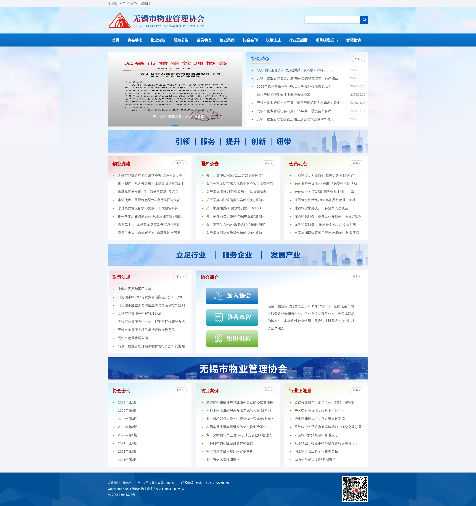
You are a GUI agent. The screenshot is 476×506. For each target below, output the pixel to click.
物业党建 (158, 40)
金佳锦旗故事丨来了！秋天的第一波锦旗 (325, 402)
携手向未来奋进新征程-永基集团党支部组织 (150, 216)
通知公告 (181, 40)
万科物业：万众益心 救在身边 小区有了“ (324, 175)
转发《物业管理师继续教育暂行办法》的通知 (151, 346)
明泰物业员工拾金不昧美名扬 (316, 451)
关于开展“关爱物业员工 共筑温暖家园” (234, 175)
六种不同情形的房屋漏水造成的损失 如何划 (238, 410)
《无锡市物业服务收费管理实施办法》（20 (150, 297)
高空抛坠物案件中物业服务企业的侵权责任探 (239, 402)
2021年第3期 (127, 451)
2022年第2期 (127, 427)
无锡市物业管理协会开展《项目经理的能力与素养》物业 (298, 103)
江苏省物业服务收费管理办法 (139, 313)
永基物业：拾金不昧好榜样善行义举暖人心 (326, 443)
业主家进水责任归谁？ (223, 460)
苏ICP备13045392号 (121, 494)
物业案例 (227, 40)
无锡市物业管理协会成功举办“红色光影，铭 (150, 175)
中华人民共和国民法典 (134, 289)
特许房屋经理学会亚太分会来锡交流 (283, 95)
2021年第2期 (127, 460)
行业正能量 (298, 40)
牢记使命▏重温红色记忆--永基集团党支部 (149, 200)
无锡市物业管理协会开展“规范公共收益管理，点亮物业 (297, 78)
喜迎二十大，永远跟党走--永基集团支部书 (149, 233)
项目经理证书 (327, 40)
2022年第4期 (127, 410)
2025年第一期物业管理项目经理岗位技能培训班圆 (294, 86)
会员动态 (204, 40)
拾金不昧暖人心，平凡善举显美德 (320, 419)
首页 (115, 40)
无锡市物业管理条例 (133, 338)
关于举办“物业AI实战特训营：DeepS (233, 208)
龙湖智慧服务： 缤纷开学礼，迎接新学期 (325, 224)
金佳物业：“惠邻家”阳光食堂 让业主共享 (325, 192)
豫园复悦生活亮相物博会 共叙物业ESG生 (325, 200)
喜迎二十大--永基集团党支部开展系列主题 (149, 224)
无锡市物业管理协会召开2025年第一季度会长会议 (294, 111)
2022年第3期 (127, 419)
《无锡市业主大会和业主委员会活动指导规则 (151, 305)
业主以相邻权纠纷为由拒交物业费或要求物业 (239, 419)
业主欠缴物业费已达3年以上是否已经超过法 (239, 435)
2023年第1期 (127, 402)
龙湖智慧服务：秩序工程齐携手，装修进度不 (328, 216)
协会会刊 (250, 40)
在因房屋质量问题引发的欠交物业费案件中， (239, 427)
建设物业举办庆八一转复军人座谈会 (321, 208)
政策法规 (273, 40)
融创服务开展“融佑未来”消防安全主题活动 (326, 183)
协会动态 (135, 40)
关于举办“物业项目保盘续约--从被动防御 (236, 192)
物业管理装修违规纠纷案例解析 (229, 451)
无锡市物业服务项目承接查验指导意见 (146, 330)
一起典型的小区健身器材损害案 (229, 443)
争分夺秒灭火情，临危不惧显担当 (320, 410)
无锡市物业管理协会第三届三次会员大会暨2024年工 (296, 119)
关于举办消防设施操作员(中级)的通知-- (235, 200)
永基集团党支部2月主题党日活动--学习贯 (148, 192)
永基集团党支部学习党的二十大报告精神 (148, 208)
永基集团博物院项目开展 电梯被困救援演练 (327, 233)
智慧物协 (353, 40)
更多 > (358, 58)
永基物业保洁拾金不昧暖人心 (316, 435)
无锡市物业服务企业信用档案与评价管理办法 (151, 322)
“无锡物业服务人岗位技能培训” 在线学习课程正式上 (295, 70)
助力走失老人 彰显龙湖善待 (315, 460)
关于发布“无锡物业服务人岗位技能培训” (235, 224)
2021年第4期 (127, 443)
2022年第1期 (127, 435)
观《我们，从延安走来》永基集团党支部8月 (150, 183)
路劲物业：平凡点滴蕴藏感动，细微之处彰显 (328, 427)
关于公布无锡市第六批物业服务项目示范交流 (239, 183)
